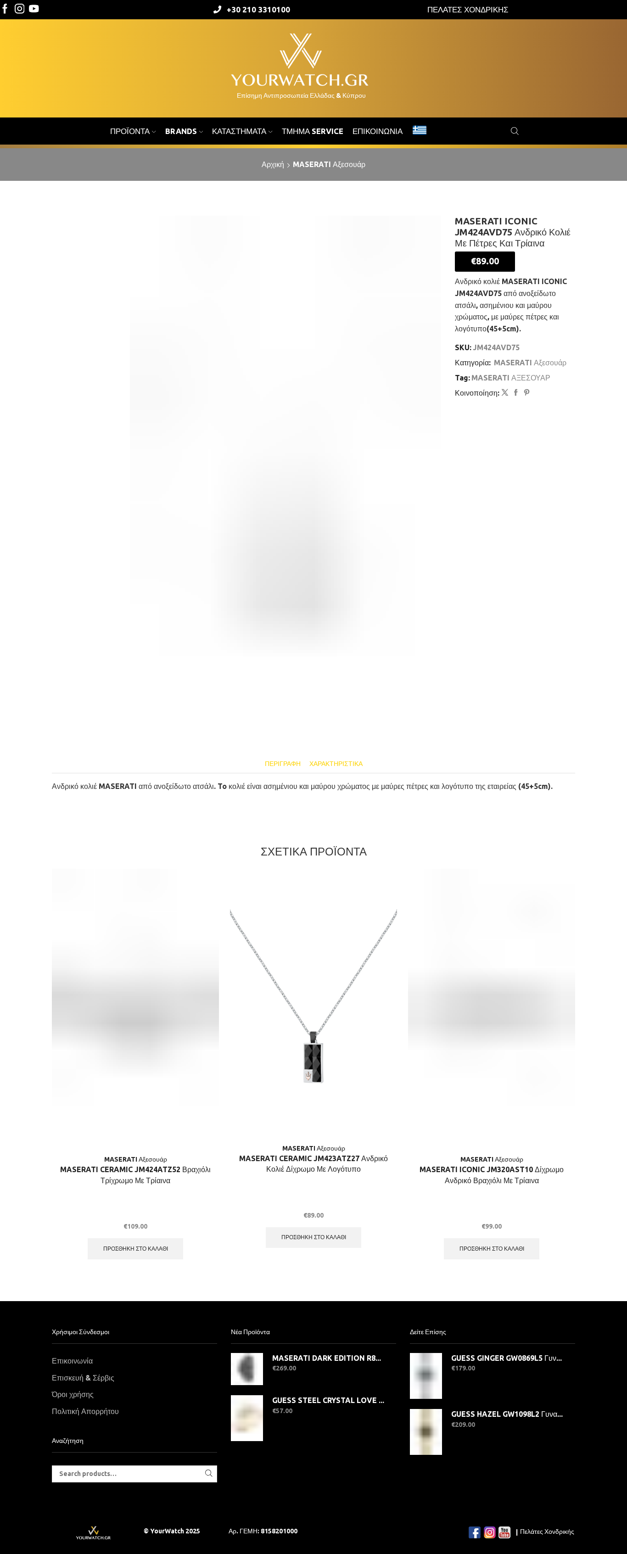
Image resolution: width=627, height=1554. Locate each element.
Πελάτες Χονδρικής (547, 1531)
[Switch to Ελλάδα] (419, 131)
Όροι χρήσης (73, 1394)
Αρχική (273, 164)
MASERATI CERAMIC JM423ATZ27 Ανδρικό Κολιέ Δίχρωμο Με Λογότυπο (313, 1164)
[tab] (282, 764)
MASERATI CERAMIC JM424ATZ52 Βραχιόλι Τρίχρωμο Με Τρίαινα (135, 1175)
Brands (181, 131)
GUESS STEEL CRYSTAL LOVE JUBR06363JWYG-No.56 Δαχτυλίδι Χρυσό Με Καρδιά (328, 1400)
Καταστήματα (239, 131)
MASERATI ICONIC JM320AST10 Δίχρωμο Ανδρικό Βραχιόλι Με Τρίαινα (492, 1175)
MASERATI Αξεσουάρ (329, 164)
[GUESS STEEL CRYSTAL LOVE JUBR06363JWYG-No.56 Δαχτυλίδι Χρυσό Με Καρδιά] (247, 1418)
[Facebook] (5, 9)
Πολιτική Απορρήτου (85, 1411)
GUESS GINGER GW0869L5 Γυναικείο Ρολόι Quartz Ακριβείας (507, 1358)
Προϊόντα (130, 131)
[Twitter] (34, 9)
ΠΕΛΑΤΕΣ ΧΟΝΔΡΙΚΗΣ (468, 9)
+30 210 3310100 (258, 9)
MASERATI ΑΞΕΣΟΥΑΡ (510, 378)
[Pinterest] (525, 393)
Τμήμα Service (312, 131)
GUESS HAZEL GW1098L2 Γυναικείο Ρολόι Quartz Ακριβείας (507, 1414)
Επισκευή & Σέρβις (83, 1378)
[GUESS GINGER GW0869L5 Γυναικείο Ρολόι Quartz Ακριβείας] (426, 1376)
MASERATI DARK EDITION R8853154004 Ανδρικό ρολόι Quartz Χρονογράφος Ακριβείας (328, 1358)
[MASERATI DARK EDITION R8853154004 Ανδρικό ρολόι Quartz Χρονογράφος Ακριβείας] (247, 1369)
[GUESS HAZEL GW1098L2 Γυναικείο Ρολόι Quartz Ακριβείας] (426, 1432)
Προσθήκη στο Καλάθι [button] (135, 1249)
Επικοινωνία (378, 131)
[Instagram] (20, 9)
